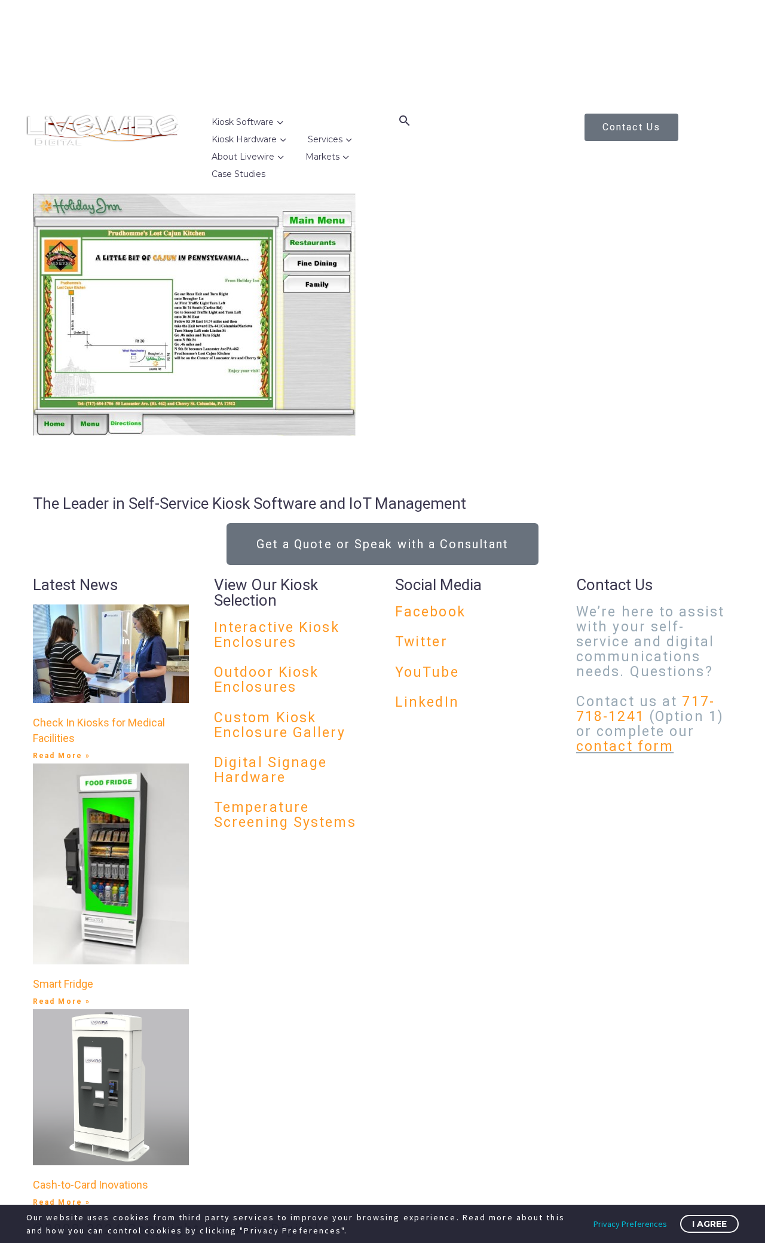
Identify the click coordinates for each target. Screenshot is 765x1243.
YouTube (427, 672)
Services (325, 139)
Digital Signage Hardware (271, 770)
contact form (625, 746)
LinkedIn (427, 702)
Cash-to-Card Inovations (90, 1184)
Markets (322, 156)
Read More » (61, 756)
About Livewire (243, 156)
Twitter (421, 642)
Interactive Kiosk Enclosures (276, 634)
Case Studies (238, 174)
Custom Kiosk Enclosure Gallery (279, 725)
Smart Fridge (63, 984)
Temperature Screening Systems (285, 814)
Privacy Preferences (630, 1223)
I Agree (709, 1223)
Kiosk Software (243, 122)
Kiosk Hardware (244, 139)
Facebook (430, 612)
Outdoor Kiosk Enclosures (266, 679)
